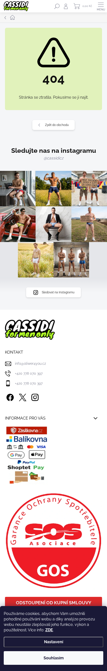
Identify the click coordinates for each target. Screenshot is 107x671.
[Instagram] (34, 396)
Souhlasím (54, 658)
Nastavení (53, 642)
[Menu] (101, 6)
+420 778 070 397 (29, 373)
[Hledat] (57, 6)
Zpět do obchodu (57, 125)
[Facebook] (9, 396)
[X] (21, 396)
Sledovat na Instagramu (58, 292)
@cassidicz (53, 158)
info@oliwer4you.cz (30, 364)
